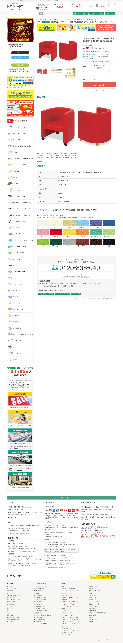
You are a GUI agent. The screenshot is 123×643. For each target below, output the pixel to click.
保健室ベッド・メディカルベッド (70, 617)
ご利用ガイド (10, 604)
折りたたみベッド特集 (40, 597)
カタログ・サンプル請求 (96, 13)
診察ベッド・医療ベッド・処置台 (70, 597)
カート (9, 610)
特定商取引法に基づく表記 (14, 595)
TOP (38, 19)
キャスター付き (100, 65)
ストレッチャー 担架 (67, 615)
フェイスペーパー (93, 595)
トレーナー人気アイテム (40, 624)
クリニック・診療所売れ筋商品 (42, 615)
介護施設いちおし (39, 613)
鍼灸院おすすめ (38, 617)
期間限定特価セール (39, 591)
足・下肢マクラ (93, 586)
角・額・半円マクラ (67, 628)
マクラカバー (92, 599)
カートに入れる (99, 85)
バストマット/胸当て (67, 635)
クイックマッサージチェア (69, 624)
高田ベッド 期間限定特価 (69, 588)
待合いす (56, 19)
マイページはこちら (20, 57)
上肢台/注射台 (92, 615)
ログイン (20, 53)
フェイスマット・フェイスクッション (71, 630)
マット (90, 593)
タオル (90, 617)
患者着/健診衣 (92, 610)
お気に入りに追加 (99, 90)
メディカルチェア (66, 613)
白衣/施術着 (92, 608)
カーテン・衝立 (93, 606)
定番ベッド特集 (38, 595)
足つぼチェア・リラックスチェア (70, 621)
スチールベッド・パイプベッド (70, 619)
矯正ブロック (92, 588)
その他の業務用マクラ (94, 591)
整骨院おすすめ (38, 604)
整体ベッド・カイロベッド (69, 593)
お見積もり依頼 (110, 13)
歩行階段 (64, 610)
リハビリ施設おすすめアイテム (42, 610)
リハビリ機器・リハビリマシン (70, 606)
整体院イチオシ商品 (39, 606)
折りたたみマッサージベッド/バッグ (71, 595)
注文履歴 (9, 606)
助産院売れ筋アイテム (40, 621)
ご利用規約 (10, 591)
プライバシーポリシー (13, 593)
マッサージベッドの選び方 (41, 586)
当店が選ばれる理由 (39, 588)
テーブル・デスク (93, 619)
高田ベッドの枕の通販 (13, 619)
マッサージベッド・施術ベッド (70, 591)
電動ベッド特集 (38, 602)
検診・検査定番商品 (39, 619)
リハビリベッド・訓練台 (68, 604)
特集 (63, 586)
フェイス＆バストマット (68, 632)
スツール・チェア (93, 602)
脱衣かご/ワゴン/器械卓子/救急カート (99, 613)
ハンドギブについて (12, 588)
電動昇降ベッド (66, 599)
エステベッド (65, 626)
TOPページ (10, 586)
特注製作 (36, 593)
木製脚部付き (100, 68)
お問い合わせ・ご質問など (81, 13)
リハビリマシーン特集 (40, 599)
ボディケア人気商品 (39, 608)
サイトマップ (10, 621)
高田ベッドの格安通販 (13, 617)
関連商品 (91, 621)
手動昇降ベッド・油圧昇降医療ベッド (71, 602)
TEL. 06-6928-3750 (76, 274)
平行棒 (63, 608)
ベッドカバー (92, 597)
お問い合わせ (10, 597)
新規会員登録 (20, 65)
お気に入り (10, 608)
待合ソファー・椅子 (46, 19)
